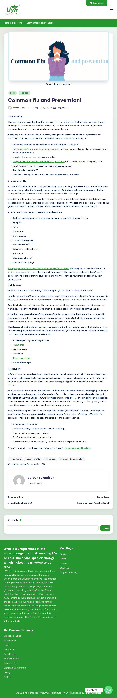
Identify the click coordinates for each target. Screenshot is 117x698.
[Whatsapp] (108, 690)
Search (12, 520)
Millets (7, 677)
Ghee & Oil (9, 649)
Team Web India (93, 692)
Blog (12, 93)
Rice (6, 645)
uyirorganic (50, 459)
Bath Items (9, 654)
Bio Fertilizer (10, 640)
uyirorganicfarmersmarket (71, 459)
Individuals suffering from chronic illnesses (33, 149)
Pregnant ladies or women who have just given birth (39, 161)
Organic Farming (68, 572)
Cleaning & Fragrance (15, 667)
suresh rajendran (41, 477)
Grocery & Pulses (12, 636)
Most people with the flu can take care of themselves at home (38, 268)
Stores (63, 563)
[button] (96, 3)
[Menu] (111, 9)
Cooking (64, 568)
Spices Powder (12, 658)
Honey (7, 672)
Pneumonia (18, 344)
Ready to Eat (10, 663)
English (24, 93)
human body (15, 459)
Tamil (63, 558)
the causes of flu (33, 459)
